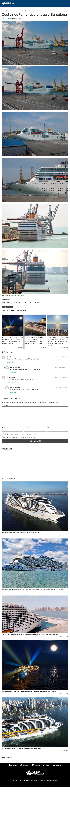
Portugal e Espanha (7, 307)
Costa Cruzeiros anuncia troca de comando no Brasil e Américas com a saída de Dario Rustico (34, 340)
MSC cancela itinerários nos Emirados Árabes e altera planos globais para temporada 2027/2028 (30, 634)
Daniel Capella (8, 18)
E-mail (26, 427)
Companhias (9, 11)
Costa (16, 11)
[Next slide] (65, 331)
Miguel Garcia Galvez (18, 295)
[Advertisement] (35, 463)
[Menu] (67, 3)
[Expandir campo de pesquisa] (61, 3)
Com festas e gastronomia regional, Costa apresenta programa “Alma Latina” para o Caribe (12, 340)
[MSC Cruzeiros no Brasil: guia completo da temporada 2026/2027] (35, 506)
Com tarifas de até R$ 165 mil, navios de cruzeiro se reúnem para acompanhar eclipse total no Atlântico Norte (58, 341)
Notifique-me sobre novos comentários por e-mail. (19, 434)
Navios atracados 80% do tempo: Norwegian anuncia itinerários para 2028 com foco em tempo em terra (33, 589)
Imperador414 (11, 377)
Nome (4, 427)
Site (48, 427)
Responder (10, 362)
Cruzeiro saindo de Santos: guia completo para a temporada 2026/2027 (23, 748)
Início (3, 11)
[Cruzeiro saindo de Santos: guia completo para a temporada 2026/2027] (35, 722)
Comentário (6, 405)
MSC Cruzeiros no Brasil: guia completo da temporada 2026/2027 (21, 532)
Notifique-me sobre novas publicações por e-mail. (19, 437)
